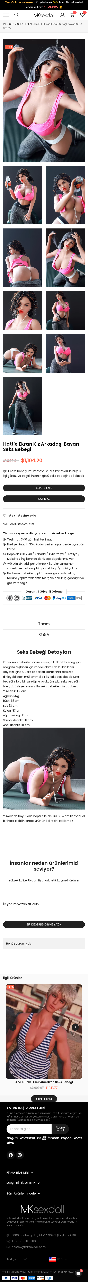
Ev (4, 24)
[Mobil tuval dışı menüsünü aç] (6, 14)
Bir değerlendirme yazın (44, 924)
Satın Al (44, 499)
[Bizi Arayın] (11, 1155)
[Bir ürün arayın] (16, 14)
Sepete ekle (44, 488)
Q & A (44, 634)
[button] (75, 1027)
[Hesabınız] (62, 15)
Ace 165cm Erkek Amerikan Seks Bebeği (44, 1082)
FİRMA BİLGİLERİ (18, 1172)
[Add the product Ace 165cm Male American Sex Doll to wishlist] (75, 990)
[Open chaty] (78, 1273)
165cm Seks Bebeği (20, 24)
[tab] (44, 624)
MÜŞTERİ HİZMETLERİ (21, 1183)
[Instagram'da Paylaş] (20, 1155)
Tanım (44, 623)
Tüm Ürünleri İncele (21, 1193)
